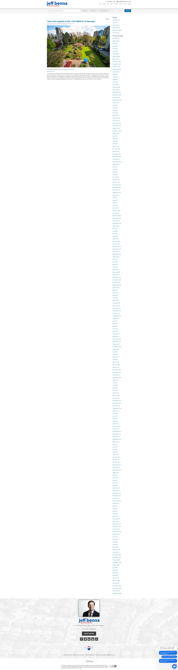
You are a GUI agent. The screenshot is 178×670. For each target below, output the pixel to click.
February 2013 (116, 457)
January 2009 (116, 583)
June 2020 (115, 231)
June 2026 (115, 46)
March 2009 (116, 578)
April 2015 (115, 390)
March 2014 (116, 424)
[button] (174, 666)
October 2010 (116, 529)
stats (108, 3)
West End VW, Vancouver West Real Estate (59, 25)
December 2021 (117, 185)
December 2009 (117, 555)
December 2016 (117, 339)
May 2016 (115, 357)
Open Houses (116, 27)
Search (128, 10)
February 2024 (116, 118)
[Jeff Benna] (56, 7)
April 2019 (115, 267)
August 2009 (116, 565)
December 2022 (117, 154)
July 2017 (115, 321)
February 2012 (116, 488)
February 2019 (116, 272)
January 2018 (116, 305)
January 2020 (116, 244)
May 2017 (115, 326)
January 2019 (116, 275)
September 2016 (117, 346)
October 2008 (116, 591)
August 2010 (116, 534)
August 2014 (116, 411)
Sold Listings (116, 33)
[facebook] (81, 639)
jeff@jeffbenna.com (110, 655)
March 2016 (116, 362)
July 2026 (115, 43)
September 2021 (117, 192)
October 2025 (116, 66)
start (100, 3)
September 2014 (117, 408)
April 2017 (115, 328)
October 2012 (116, 467)
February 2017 (116, 334)
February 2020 (116, 241)
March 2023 (116, 146)
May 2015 (115, 388)
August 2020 (116, 226)
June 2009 (115, 570)
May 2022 (115, 172)
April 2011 (115, 513)
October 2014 (116, 406)
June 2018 (115, 293)
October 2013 (116, 436)
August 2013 (116, 442)
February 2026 (116, 56)
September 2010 (117, 531)
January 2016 (116, 367)
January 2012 (116, 490)
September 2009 (117, 562)
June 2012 (115, 477)
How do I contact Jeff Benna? (169, 657)
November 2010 (117, 526)
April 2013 (115, 452)
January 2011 (116, 521)
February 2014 (116, 426)
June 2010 (115, 539)
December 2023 (117, 123)
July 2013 (115, 444)
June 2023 (115, 138)
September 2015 (117, 377)
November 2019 (117, 249)
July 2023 (115, 136)
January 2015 (116, 398)
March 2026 (116, 54)
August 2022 (116, 164)
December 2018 (117, 277)
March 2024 (116, 115)
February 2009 (116, 580)
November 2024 (117, 95)
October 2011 (116, 498)
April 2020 (115, 236)
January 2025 (116, 90)
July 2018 (115, 290)
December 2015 (117, 370)
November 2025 (117, 64)
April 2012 (115, 483)
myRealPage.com (89, 662)
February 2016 (116, 364)
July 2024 (115, 105)
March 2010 (116, 547)
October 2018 (116, 282)
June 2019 (115, 262)
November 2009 (117, 557)
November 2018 (117, 280)
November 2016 (117, 341)
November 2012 (117, 465)
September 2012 (117, 470)
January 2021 (116, 213)
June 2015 (115, 385)
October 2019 (116, 251)
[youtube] (92, 639)
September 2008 (117, 593)
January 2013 (116, 460)
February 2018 (116, 303)
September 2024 (117, 100)
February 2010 (116, 549)
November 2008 (117, 588)
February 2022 (116, 179)
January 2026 (116, 59)
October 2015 (116, 375)
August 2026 (116, 41)
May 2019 (115, 264)
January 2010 (116, 552)
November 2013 (117, 434)
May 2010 (115, 542)
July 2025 (115, 74)
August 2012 (116, 472)
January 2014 (116, 429)
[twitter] (85, 639)
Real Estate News (117, 30)
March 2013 (116, 454)
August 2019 (116, 257)
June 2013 (115, 447)
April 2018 (115, 298)
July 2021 (115, 197)
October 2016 (116, 344)
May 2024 (115, 110)
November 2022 (117, 156)
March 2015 (116, 393)
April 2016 (115, 359)
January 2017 (116, 336)
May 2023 (115, 141)
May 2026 (115, 48)
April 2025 (115, 82)
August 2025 (116, 72)
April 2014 (115, 421)
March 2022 (116, 177)
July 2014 (115, 413)
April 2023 (115, 143)
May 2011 (115, 511)
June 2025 (115, 77)
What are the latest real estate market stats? (167, 660)
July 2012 (115, 475)
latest (112, 3)
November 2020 (117, 218)
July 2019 (115, 259)
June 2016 (115, 354)
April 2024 (115, 113)
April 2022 (115, 174)
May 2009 (115, 573)
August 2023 (116, 133)
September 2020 (117, 223)
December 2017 (117, 308)
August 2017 (116, 318)
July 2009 (115, 567)
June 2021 (115, 200)
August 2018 (116, 287)
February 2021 (116, 210)
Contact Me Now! (89, 633)
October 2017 (116, 313)
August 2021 (116, 195)
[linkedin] (89, 639)
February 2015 (116, 395)
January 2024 (116, 120)
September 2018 (117, 285)
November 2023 (117, 126)
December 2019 (117, 246)
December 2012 (117, 462)
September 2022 (117, 161)
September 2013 (117, 439)
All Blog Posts (116, 20)
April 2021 (115, 205)
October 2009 (116, 560)
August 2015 (116, 380)
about (125, 3)
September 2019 (117, 254)
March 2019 (116, 269)
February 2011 (116, 519)
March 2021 (116, 208)
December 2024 (117, 92)
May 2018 (115, 295)
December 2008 (117, 585)
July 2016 (115, 352)
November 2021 (117, 187)
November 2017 (117, 310)
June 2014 (115, 416)
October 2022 (116, 159)
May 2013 (115, 449)
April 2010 (115, 544)
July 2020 (115, 228)
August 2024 (116, 102)
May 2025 (115, 79)
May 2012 (115, 480)
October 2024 (116, 97)
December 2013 (117, 431)
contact (129, 3)
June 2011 (115, 508)
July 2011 (115, 506)
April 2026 (115, 51)
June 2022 (115, 169)
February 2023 (116, 149)
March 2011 (116, 516)
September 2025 (117, 69)
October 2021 (116, 190)
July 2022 (115, 167)
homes (104, 3)
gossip (121, 3)
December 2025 (117, 61)
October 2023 (116, 128)
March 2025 (116, 84)
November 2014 (117, 403)
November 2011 (117, 495)
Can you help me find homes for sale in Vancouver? (167, 652)
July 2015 (115, 382)
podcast (116, 3)
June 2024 (115, 108)
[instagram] (96, 639)
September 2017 (117, 316)
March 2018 (116, 300)
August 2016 (116, 349)
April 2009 (115, 575)
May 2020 (115, 233)
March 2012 (116, 485)
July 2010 (115, 537)
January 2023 (116, 151)
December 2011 (117, 493)
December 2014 (117, 400)
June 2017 (115, 323)
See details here (50, 71)
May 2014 (115, 418)
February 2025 (116, 87)
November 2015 (117, 372)
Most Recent (116, 38)
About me (115, 22)
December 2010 (117, 524)
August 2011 (116, 503)
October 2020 (116, 221)
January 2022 (116, 182)
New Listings (116, 25)
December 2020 (117, 215)
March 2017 (116, 331)
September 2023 (117, 131)
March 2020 (116, 239)
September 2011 (117, 501)
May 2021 (115, 203)
